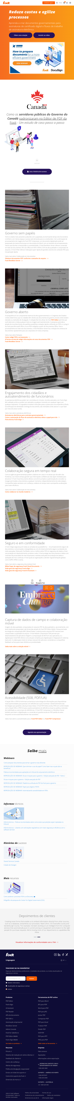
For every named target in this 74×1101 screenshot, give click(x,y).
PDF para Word (43, 1001)
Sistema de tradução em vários (19, 1055)
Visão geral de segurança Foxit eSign (17, 568)
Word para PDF (43, 1008)
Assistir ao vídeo (44, 35)
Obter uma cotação (20, 35)
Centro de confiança (12, 1062)
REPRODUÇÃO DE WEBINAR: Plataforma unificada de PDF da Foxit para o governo (30, 783)
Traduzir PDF (42, 1026)
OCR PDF (41, 1033)
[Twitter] (66, 954)
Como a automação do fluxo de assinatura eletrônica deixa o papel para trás (31, 417)
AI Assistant (10, 1008)
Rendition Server (11, 1026)
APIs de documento (12, 1015)
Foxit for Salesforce (12, 1033)
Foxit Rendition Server (12, 261)
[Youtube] (55, 954)
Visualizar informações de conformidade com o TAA (36, 942)
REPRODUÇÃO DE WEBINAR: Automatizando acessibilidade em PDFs (26, 791)
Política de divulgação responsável (17, 1069)
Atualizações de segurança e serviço (19, 986)
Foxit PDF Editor (37, 719)
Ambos (10, 989)
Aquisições (41, 1055)
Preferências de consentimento (34, 1095)
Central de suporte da (15, 1076)
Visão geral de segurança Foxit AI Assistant (19, 571)
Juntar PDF (41, 1015)
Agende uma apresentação (37, 732)
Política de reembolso (53, 1095)
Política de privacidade (32, 1093)
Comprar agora (48, 3)
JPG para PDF (42, 1005)
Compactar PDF (43, 1019)
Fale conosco (42, 1051)
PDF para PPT (42, 1036)
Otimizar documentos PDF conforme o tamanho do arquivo (25, 258)
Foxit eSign (9, 1005)
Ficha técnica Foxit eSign (13, 420)
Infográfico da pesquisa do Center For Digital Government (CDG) (24, 900)
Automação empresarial (14, 1022)
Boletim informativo (14, 983)
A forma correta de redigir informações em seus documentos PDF (27, 339)
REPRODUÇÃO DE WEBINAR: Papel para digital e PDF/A (21, 787)
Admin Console (11, 1029)
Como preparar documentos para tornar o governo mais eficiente (24, 763)
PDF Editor (55, 320)
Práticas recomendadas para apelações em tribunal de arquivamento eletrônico (29, 772)
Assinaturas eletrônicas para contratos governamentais (24, 415)
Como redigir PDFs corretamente (16, 337)
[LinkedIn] (59, 954)
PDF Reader (10, 1012)
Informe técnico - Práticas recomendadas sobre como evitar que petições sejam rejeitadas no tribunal (33, 823)
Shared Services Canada (11, 861)
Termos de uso (46, 1093)
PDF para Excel (43, 1022)
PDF (9, 1019)
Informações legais (47, 1098)
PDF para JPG (42, 1012)
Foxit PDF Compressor (53, 719)
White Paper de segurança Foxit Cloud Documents (22, 566)
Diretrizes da (12, 1080)
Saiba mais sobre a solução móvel (16, 646)
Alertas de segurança (13, 1065)
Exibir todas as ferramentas (46, 1043)
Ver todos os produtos (13, 1043)
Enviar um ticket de (15, 1073)
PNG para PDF (43, 1040)
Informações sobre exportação (48, 1058)
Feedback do (12, 1058)
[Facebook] (63, 954)
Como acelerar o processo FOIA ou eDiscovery (18, 897)
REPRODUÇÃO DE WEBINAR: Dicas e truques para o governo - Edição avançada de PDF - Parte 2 (34, 776)
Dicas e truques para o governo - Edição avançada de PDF (22, 779)
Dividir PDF (42, 1029)
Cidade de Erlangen (10, 865)
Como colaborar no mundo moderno (17, 492)
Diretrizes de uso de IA (32, 1098)
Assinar (31, 978)
